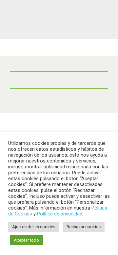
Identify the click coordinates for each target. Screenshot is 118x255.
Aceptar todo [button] (26, 240)
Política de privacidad (59, 214)
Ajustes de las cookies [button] (33, 226)
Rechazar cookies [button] (84, 226)
